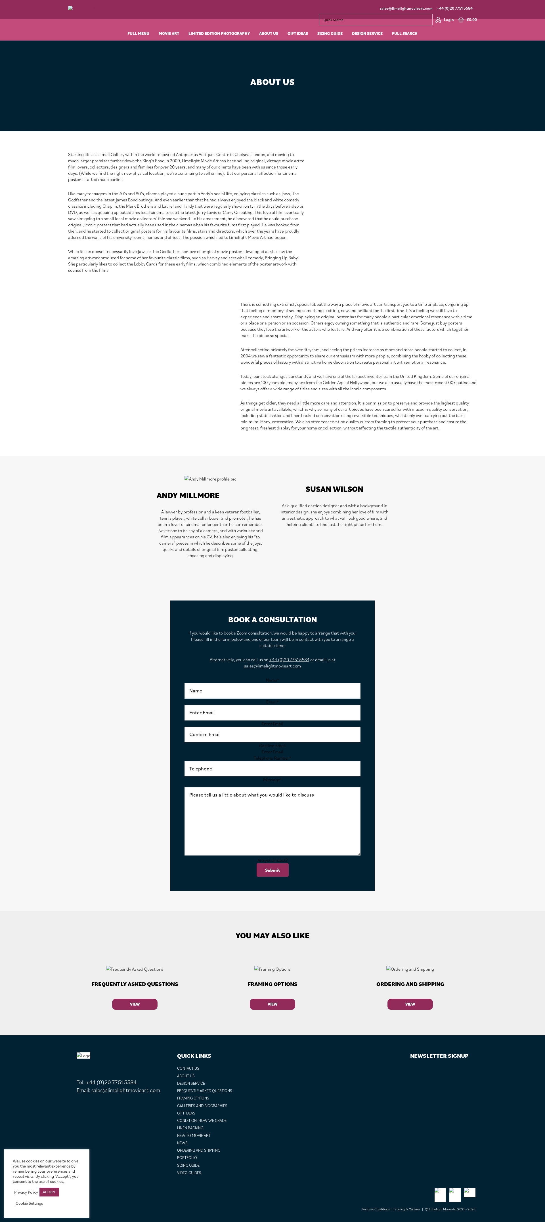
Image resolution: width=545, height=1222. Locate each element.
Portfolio (187, 1157)
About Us (186, 1075)
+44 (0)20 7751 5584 (455, 8)
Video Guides (189, 1172)
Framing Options (193, 1098)
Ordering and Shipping (198, 1150)
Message (272, 779)
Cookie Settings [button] (29, 1203)
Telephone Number (272, 758)
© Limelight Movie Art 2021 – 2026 (450, 1209)
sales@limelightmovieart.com (406, 8)
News (182, 1142)
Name (272, 680)
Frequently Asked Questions (204, 1090)
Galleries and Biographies (202, 1105)
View (135, 1004)
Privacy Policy (26, 1192)
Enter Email (272, 723)
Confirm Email (272, 745)
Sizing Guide (188, 1165)
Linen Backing (190, 1127)
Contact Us (188, 1068)
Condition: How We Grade (202, 1120)
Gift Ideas (186, 1113)
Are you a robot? (272, 860)
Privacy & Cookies (407, 1209)
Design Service (191, 1083)
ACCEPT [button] (49, 1192)
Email (272, 702)
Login (449, 19)
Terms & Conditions (376, 1209)
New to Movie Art (193, 1135)
